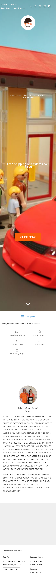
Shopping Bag (17, 354)
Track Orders (17, 344)
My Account (39, 335)
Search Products (17, 335)
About (14, 4)
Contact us (19, 8)
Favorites (39, 344)
